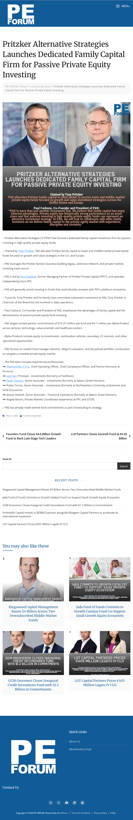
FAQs (113, 812)
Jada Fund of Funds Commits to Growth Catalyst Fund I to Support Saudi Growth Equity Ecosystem (61, 497)
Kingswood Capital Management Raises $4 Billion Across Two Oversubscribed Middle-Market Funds (62, 489)
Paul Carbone (28, 276)
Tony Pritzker (26, 251)
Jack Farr (12, 376)
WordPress (62, 812)
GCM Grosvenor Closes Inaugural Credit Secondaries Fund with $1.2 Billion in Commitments (57, 505)
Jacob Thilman (15, 380)
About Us (74, 741)
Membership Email (80, 749)
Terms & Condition (81, 812)
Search (7, 459)
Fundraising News (32, 415)
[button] (123, 6)
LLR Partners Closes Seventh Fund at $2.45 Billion (99, 436)
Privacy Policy (100, 812)
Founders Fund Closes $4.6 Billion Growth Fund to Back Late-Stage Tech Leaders (33, 436)
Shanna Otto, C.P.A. (18, 366)
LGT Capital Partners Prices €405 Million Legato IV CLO (35, 524)
